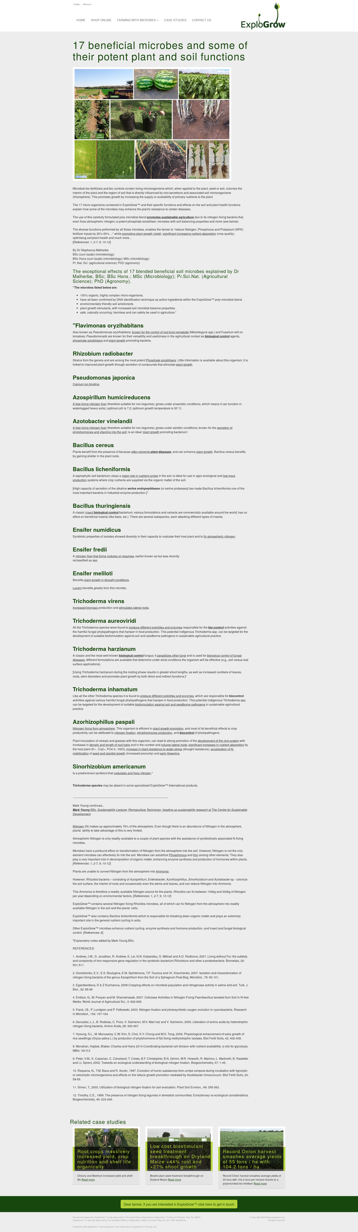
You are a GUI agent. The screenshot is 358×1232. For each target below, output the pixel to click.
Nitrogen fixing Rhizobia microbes (136, 904)
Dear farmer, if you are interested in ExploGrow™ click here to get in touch (179, 1204)
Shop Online (101, 20)
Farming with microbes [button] (137, 20)
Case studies (175, 20)
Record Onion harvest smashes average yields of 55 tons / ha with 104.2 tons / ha (252, 1159)
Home (80, 20)
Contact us (201, 20)
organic (93, 295)
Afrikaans (87, 4)
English (77, 4)
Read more (88, 1179)
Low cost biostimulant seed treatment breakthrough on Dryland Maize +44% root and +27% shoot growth (180, 1156)
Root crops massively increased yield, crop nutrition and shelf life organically (104, 1159)
